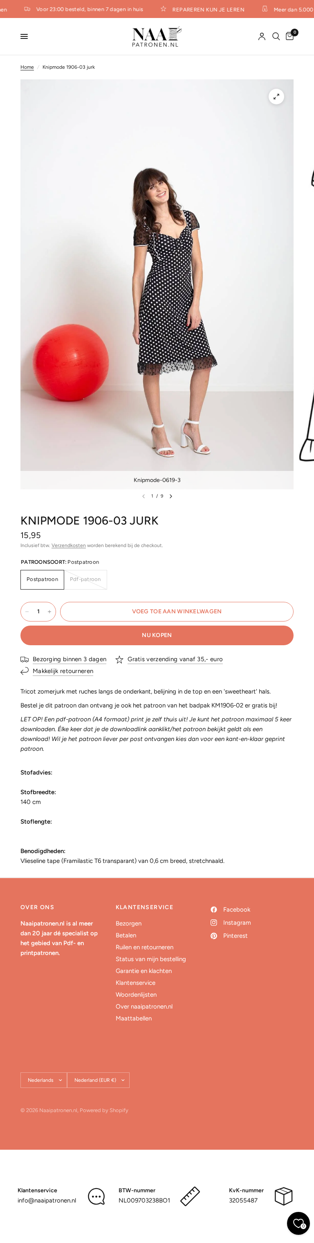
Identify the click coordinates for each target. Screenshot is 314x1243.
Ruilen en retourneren (144, 947)
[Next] (171, 496)
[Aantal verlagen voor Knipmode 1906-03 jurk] (27, 611)
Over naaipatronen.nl (144, 1006)
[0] (288, 36)
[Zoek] (276, 36)
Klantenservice (135, 982)
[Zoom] (276, 96)
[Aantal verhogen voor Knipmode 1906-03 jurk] (49, 611)
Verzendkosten (69, 545)
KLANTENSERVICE (145, 907)
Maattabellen (134, 1018)
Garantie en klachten (144, 971)
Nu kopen (157, 635)
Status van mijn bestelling (151, 959)
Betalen (126, 935)
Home (27, 67)
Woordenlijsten (136, 994)
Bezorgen (128, 923)
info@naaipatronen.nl (47, 1200)
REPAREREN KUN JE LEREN (204, 9)
